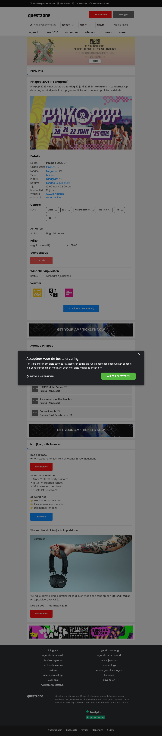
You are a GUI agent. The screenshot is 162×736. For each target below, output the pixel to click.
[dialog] (81, 368)
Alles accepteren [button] (118, 376)
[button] (40, 376)
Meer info (96, 367)
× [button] (139, 354)
